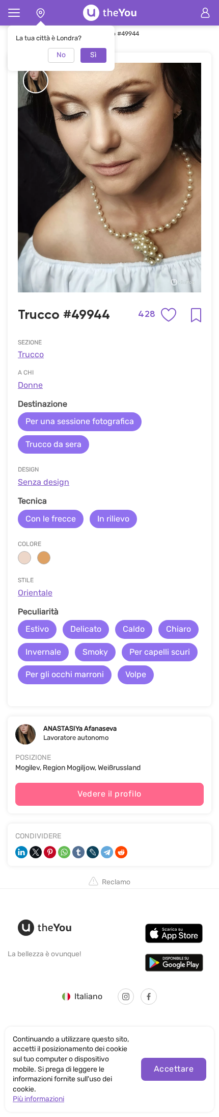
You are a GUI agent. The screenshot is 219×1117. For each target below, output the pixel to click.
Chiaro (178, 629)
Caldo (134, 629)
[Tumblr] (78, 852)
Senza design (43, 482)
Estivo (37, 629)
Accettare (174, 1069)
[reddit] (121, 852)
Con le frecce (50, 519)
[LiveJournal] (93, 852)
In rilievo (113, 519)
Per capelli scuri (159, 652)
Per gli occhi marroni (64, 674)
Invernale (43, 652)
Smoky (95, 652)
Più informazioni (38, 1099)
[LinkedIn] (21, 852)
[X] (36, 852)
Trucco (31, 354)
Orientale (35, 593)
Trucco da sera (53, 444)
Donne (30, 385)
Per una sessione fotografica (79, 421)
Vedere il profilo (109, 794)
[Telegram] (107, 852)
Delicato (85, 629)
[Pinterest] (50, 852)
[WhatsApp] (64, 852)
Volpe (135, 674)
